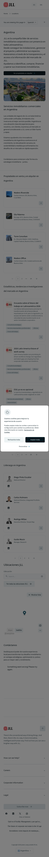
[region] (24, 428)
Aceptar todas (35, 440)
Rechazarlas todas (14, 440)
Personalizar (24, 446)
